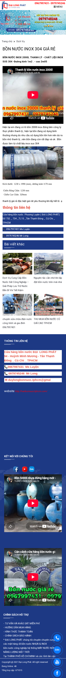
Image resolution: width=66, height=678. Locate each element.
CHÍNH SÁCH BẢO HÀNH (18, 635)
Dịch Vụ (20, 41)
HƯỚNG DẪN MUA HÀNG (17, 627)
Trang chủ (7, 41)
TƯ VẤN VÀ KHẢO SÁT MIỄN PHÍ (22, 623)
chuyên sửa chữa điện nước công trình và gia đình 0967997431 (17, 323)
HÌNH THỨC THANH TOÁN (18, 631)
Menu (59, 6)
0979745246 (17, 373)
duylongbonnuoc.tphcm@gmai (29, 379)
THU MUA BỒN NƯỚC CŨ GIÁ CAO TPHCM (47, 321)
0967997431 (16, 367)
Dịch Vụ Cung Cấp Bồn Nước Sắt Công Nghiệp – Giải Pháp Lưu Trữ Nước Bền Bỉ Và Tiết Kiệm (16, 284)
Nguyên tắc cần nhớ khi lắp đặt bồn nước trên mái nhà (48, 280)
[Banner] (33, 22)
